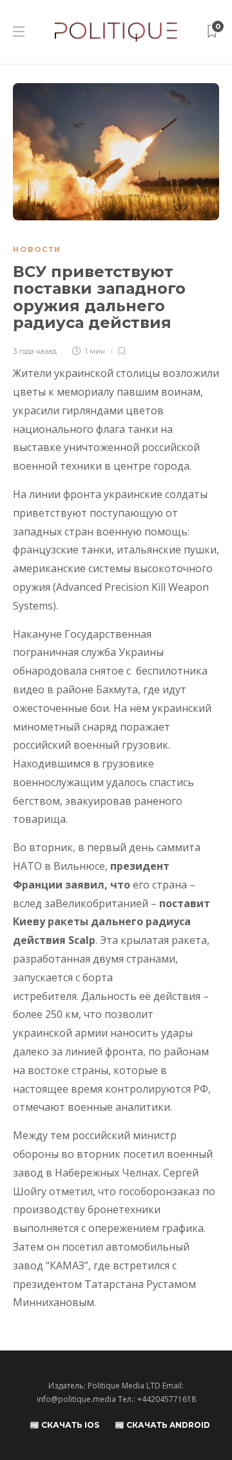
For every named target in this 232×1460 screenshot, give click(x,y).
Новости (37, 249)
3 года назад (35, 351)
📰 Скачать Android (162, 1425)
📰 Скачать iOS (64, 1425)
